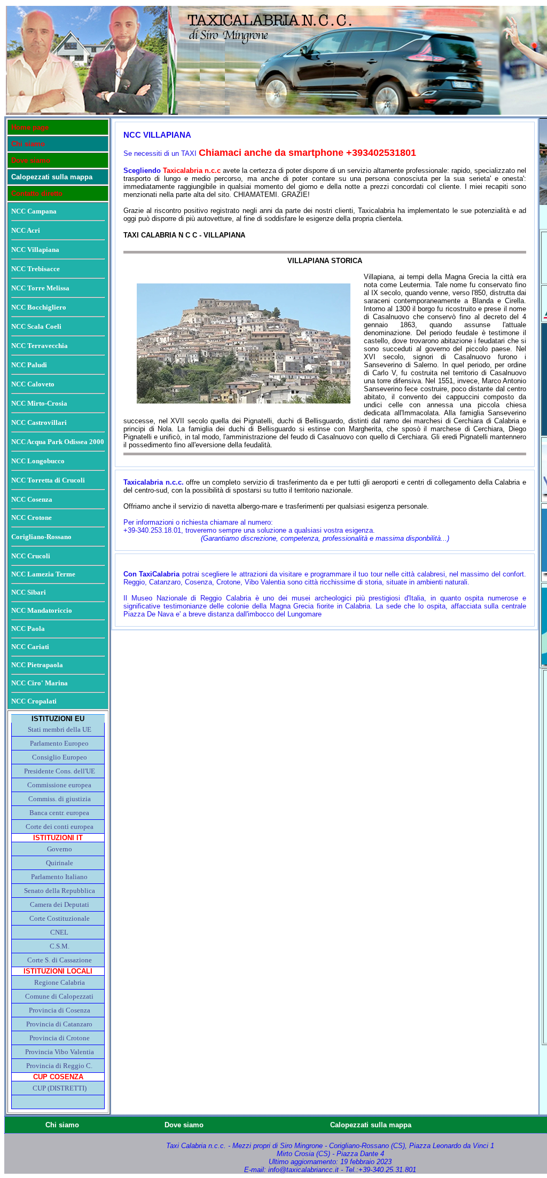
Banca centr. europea (59, 813)
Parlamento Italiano (59, 877)
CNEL (59, 932)
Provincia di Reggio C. (59, 1066)
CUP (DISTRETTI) (60, 1088)
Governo (59, 849)
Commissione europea (59, 785)
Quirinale (59, 863)
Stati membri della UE (59, 729)
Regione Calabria (59, 982)
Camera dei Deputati (59, 904)
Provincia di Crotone (59, 1038)
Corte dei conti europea (59, 827)
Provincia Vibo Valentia (59, 1052)
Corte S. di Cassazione (59, 960)
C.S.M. (59, 946)
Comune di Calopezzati (59, 996)
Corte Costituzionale (59, 918)
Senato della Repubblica (59, 891)
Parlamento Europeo (59, 743)
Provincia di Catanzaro (59, 1024)
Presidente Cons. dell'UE (59, 771)
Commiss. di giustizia (59, 799)
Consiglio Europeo (59, 757)
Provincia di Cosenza (59, 1010)
